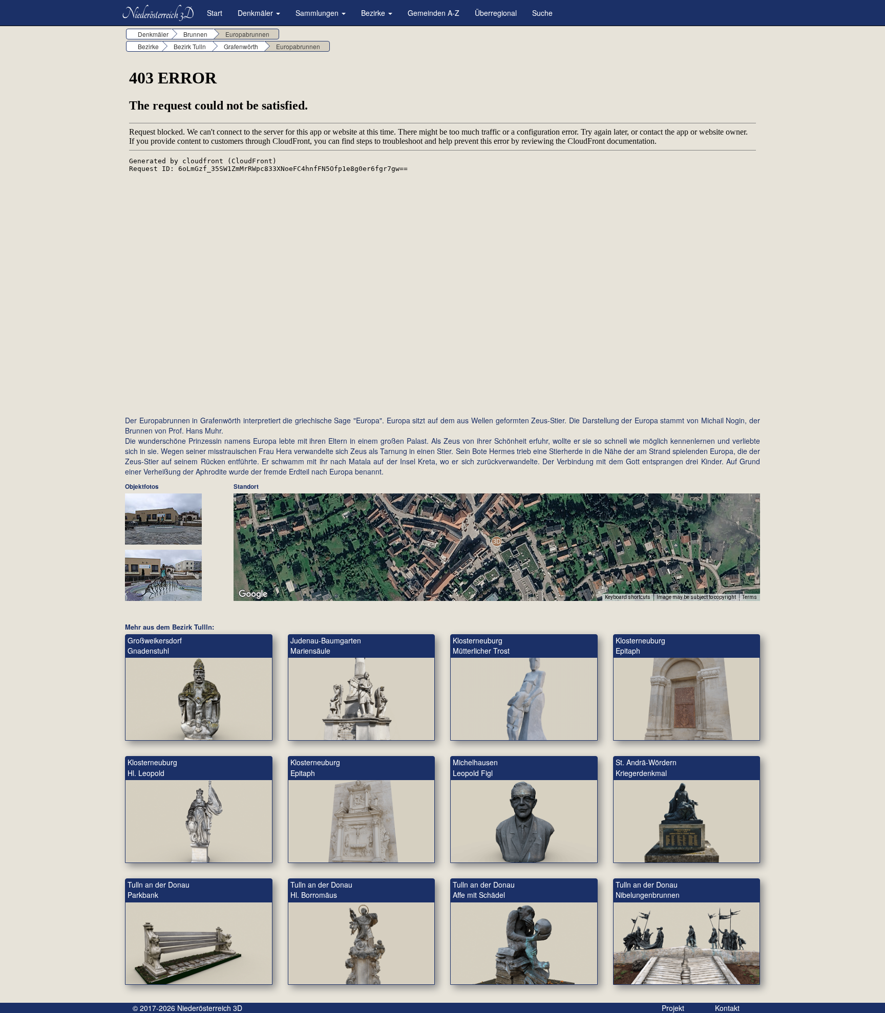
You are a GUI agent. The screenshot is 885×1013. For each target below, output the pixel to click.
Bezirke (374, 13)
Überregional (496, 13)
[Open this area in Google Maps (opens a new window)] (253, 594)
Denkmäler (256, 13)
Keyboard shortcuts (627, 597)
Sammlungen (318, 13)
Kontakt (727, 1008)
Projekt (673, 1008)
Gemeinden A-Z (433, 13)
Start (214, 13)
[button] (496, 541)
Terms (749, 597)
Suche (542, 13)
